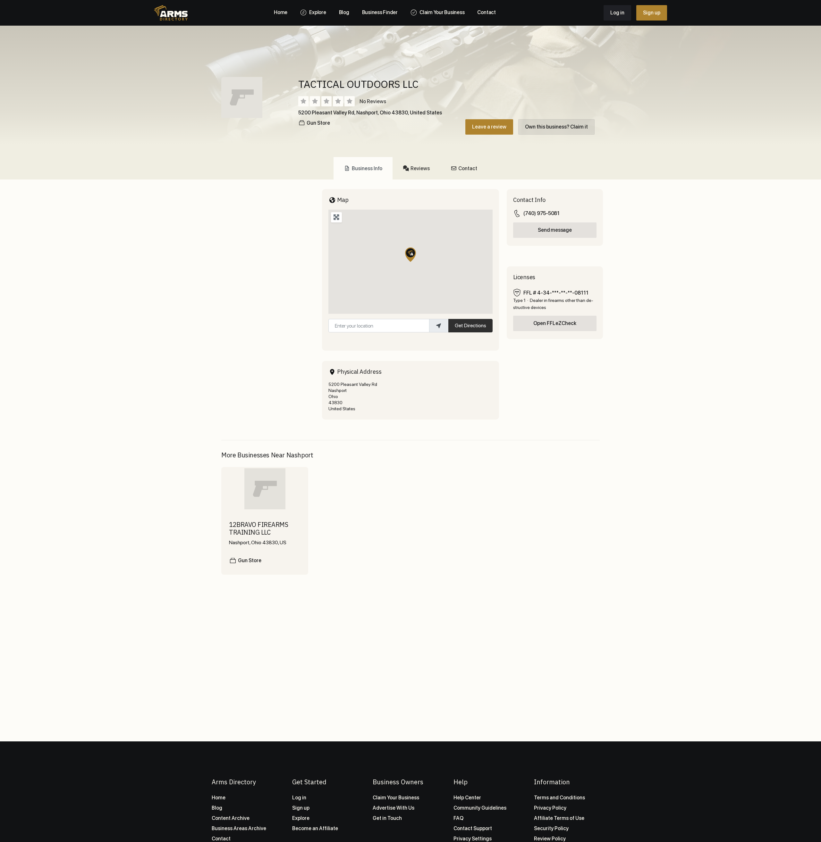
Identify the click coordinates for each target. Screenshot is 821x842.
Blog (217, 808)
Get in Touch (387, 818)
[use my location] (438, 325)
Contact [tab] (467, 168)
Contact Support (472, 828)
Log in (617, 13)
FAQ (458, 818)
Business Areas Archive (239, 828)
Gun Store (318, 123)
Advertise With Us (393, 808)
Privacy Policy (550, 808)
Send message (554, 230)
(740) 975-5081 (541, 213)
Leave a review (489, 127)
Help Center (467, 798)
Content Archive (231, 818)
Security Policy (551, 828)
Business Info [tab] (367, 168)
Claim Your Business (396, 798)
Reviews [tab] (420, 168)
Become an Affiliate (315, 828)
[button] (410, 254)
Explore (300, 818)
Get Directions (470, 325)
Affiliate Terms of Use (559, 818)
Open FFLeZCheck (554, 323)
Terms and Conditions (559, 798)
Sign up (651, 13)
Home (218, 798)
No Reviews (373, 101)
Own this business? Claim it (556, 127)
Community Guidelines (479, 808)
